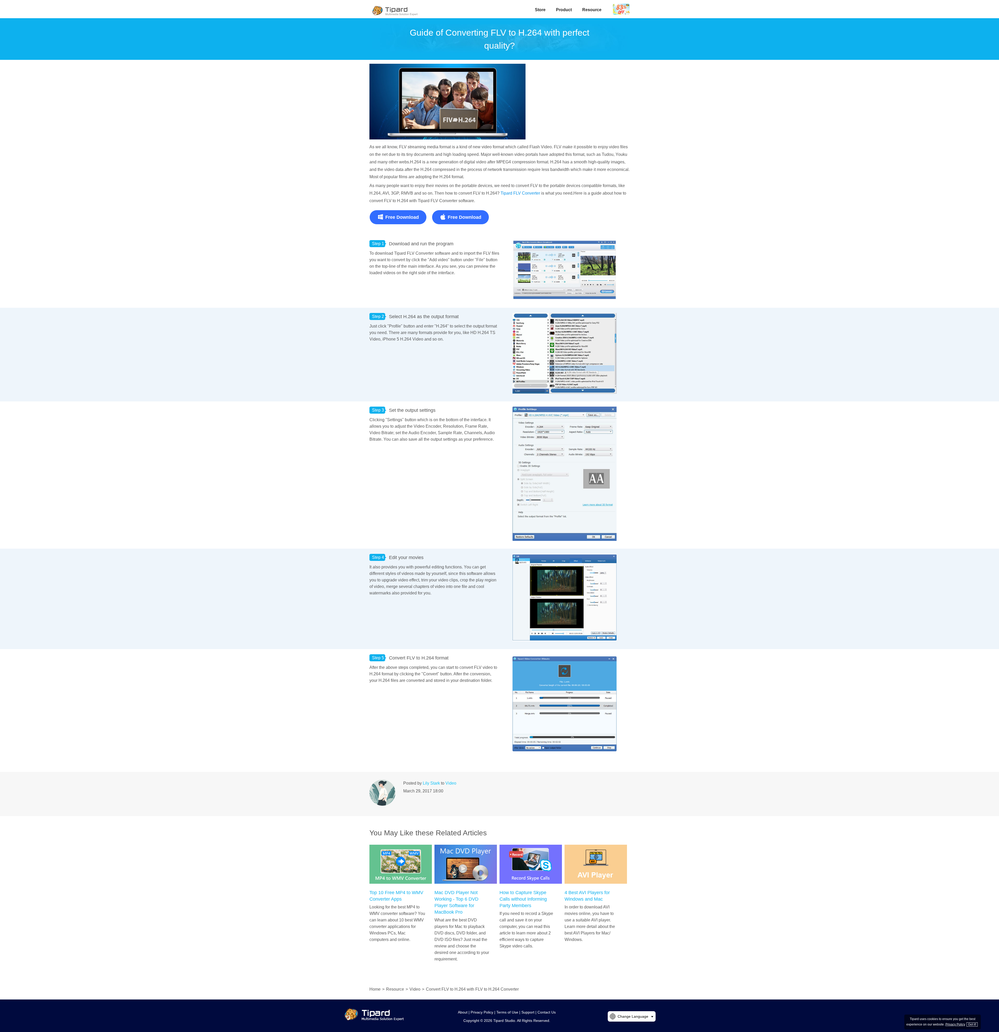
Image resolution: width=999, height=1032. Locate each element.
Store (540, 10)
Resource (591, 10)
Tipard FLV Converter (520, 193)
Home (375, 989)
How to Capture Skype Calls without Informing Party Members (523, 899)
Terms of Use (507, 1012)
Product (564, 10)
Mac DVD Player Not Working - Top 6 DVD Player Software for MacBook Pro (456, 902)
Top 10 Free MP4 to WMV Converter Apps (396, 896)
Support (527, 1012)
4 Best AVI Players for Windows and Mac (587, 896)
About (463, 1012)
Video (450, 783)
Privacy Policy (482, 1012)
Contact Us (546, 1012)
